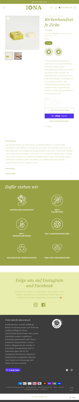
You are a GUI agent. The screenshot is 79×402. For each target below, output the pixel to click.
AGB (55, 387)
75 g (48, 43)
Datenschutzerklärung (45, 387)
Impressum (43, 389)
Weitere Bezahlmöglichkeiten (59, 121)
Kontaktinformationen (31, 389)
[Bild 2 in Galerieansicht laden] (18, 56)
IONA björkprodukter (17, 387)
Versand (55, 33)
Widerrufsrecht (31, 387)
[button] (4, 7)
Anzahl (47, 98)
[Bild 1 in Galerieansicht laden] (9, 56)
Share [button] (49, 127)
